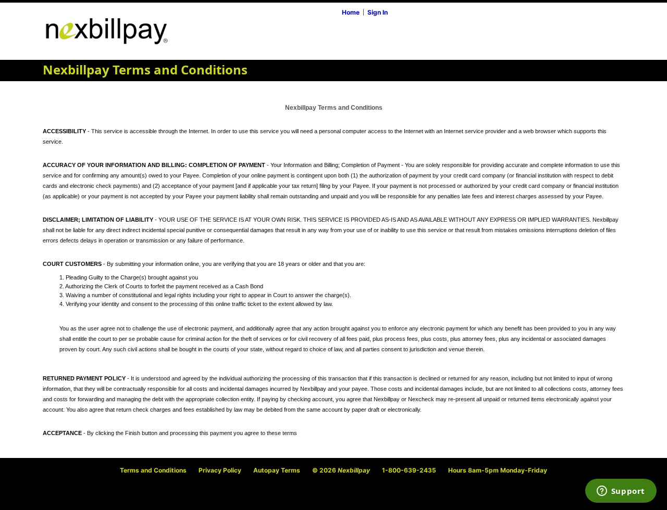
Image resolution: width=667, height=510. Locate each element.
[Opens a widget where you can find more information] (621, 492)
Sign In (377, 12)
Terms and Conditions (153, 470)
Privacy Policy (220, 470)
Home (351, 12)
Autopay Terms (276, 470)
